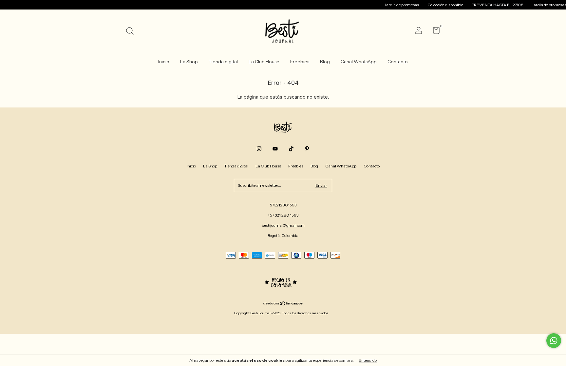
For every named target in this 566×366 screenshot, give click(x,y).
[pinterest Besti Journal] (307, 148)
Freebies (299, 62)
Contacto (397, 62)
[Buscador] (132, 31)
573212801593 (283, 204)
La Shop (189, 62)
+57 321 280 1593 (283, 215)
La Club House (264, 62)
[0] (433, 32)
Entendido (368, 360)
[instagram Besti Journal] (259, 148)
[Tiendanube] (283, 304)
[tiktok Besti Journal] (291, 148)
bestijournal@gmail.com (283, 225)
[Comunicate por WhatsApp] (553, 340)
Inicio (163, 62)
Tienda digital (223, 62)
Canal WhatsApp (359, 62)
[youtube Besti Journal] (275, 148)
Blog (325, 62)
